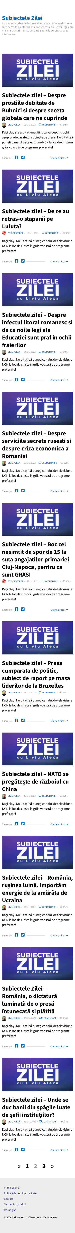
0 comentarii (48, 124)
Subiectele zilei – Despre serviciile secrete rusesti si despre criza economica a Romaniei (36, 444)
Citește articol (58, 158)
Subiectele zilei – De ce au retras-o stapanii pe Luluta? (35, 218)
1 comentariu (49, 462)
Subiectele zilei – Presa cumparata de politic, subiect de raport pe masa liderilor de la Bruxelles (36, 674)
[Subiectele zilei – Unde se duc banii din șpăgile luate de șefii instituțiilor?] (37, 1074)
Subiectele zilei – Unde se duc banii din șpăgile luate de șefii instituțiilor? (36, 1107)
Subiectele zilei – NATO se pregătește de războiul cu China (35, 781)
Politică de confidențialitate (20, 1193)
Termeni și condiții (15, 1204)
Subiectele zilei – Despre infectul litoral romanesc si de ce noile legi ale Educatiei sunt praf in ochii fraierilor (37, 330)
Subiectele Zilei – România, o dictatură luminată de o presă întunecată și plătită (29, 1000)
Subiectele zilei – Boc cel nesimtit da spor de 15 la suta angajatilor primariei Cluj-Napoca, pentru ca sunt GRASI (35, 559)
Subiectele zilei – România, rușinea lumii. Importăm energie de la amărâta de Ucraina (37, 889)
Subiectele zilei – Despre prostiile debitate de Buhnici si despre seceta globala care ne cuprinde (34, 106)
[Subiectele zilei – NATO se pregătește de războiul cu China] (37, 749)
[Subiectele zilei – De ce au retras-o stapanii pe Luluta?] (37, 186)
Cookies (8, 1199)
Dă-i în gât (10, 1210)
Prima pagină (12, 1187)
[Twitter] (23, 158)
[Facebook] (16, 158)
